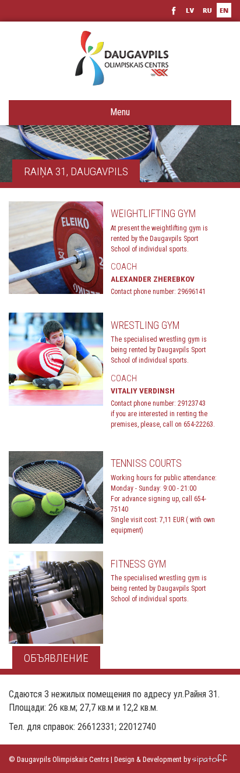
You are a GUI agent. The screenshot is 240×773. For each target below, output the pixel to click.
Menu (120, 112)
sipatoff (209, 759)
